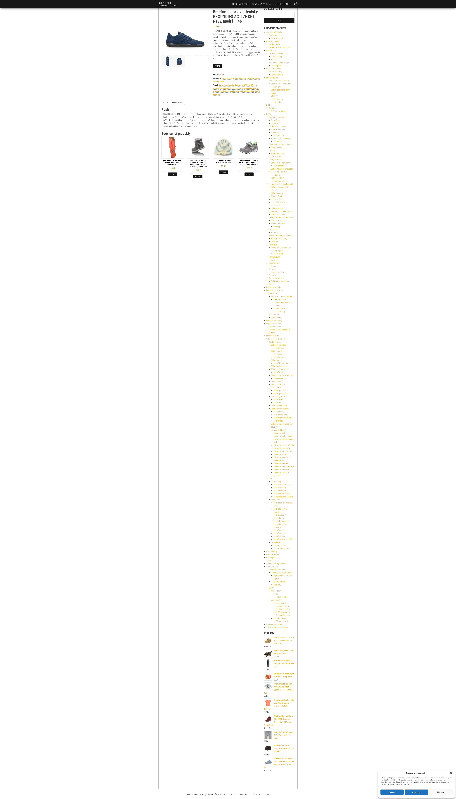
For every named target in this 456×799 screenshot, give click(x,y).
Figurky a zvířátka (275, 157)
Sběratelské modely (278, 111)
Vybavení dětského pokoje (279, 62)
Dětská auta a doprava (277, 126)
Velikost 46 (234, 91)
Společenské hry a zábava (279, 81)
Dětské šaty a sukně (279, 396)
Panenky (274, 242)
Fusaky (274, 59)
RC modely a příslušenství (281, 138)
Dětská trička (278, 348)
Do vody (272, 150)
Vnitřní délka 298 (247, 91)
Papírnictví (273, 245)
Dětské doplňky (277, 351)
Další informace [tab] (178, 102)
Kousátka (274, 123)
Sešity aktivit (278, 254)
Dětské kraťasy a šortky (280, 366)
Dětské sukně (278, 402)
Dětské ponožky (279, 390)
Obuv (222, 81)
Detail (217, 66)
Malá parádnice (277, 208)
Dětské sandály (279, 530)
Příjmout (392, 792)
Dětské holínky (279, 518)
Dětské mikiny (278, 372)
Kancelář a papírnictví (274, 290)
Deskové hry (278, 99)
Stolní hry (274, 96)
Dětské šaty (278, 399)
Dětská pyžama (279, 378)
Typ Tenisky (224, 91)
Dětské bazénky (277, 75)
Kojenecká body (279, 433)
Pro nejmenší (274, 275)
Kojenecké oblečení (273, 324)
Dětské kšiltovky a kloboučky (280, 47)
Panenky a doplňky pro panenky (281, 236)
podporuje (255, 46)
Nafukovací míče (277, 154)
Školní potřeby (274, 314)
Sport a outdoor (240, 4)
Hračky (269, 114)
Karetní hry (277, 102)
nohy (251, 52)
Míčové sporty (276, 591)
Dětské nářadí (276, 196)
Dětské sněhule (279, 533)
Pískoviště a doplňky (279, 172)
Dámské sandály (279, 488)
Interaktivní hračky (278, 214)
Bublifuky (274, 232)
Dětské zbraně (276, 148)
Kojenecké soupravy (281, 469)
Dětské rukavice (279, 357)
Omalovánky (278, 251)
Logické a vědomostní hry (281, 84)
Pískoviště (277, 175)
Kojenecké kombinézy (281, 448)
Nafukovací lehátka (283, 609)
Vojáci (271, 284)
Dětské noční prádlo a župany (282, 375)
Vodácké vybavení (280, 618)
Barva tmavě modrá (226, 85)
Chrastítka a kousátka (277, 117)
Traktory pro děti (277, 272)
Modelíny (276, 226)
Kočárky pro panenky (279, 239)
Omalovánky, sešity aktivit (281, 248)
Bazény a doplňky (275, 72)
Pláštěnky (277, 585)
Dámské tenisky (239, 78)
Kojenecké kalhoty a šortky (283, 445)
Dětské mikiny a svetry (279, 369)
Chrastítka (275, 120)
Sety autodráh (278, 135)
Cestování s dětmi (276, 53)
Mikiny (271, 560)
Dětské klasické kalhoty (282, 363)
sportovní (249, 31)
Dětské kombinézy (280, 415)
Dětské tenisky (279, 536)
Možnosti (440, 792)
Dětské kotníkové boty (281, 521)
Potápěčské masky (283, 615)
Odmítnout (416, 792)
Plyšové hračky (274, 263)
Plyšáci (274, 266)
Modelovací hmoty (278, 223)
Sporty (271, 588)
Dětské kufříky (276, 318)
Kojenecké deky (275, 327)
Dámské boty (227, 78)
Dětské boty (275, 500)
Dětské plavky (276, 381)
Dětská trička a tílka (278, 345)
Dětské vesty (278, 421)
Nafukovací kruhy (282, 606)
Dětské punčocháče (281, 393)
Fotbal (275, 594)
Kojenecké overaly (280, 454)
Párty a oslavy (271, 551)
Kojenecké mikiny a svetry (283, 451)
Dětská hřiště (278, 166)
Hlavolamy (277, 87)
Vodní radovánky (277, 178)
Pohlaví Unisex (225, 88)
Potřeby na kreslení (280, 308)
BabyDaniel (165, 2)
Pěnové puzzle (276, 66)
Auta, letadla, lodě (278, 129)
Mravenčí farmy (277, 38)
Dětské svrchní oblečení (280, 409)
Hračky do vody (279, 181)
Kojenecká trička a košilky (283, 436)
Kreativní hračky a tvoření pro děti (281, 217)
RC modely (277, 141)
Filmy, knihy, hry (272, 78)
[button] (451, 773)
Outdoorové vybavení (277, 569)
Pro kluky (272, 269)
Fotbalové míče (282, 597)
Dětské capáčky (279, 515)
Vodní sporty (276, 600)
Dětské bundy (278, 412)
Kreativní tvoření (279, 299)
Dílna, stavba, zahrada (274, 69)
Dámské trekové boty (281, 494)
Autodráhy (275, 132)
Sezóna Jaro (237, 88)
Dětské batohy (276, 56)
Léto (255, 85)
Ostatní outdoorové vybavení (282, 573)
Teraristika (273, 35)
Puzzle (273, 93)
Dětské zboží (271, 50)
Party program (274, 257)
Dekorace (274, 260)
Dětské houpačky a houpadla (282, 169)
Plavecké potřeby (273, 554)
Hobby (268, 105)
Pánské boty (276, 542)
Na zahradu (273, 229)
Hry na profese (276, 199)
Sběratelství (273, 108)
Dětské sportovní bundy (282, 418)
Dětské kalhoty (274, 44)
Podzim (216, 88)
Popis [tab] (165, 102)
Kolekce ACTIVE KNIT (244, 85)
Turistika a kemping (278, 582)
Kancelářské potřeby (274, 320)
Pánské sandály (279, 545)
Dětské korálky (276, 220)
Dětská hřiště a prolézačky (281, 163)
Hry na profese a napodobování (281, 184)
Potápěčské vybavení (281, 612)
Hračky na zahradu (261, 4)
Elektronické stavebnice (280, 281)
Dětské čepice (278, 354)
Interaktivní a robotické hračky (280, 211)
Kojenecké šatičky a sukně (283, 466)
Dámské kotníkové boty (282, 484)
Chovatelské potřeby (274, 32)
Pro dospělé (271, 557)
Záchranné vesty (282, 621)
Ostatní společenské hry (280, 90)
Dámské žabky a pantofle (283, 497)
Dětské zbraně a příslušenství (280, 144)
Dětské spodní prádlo (279, 406)
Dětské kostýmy (277, 193)
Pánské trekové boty (281, 548)
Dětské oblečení (282, 4)
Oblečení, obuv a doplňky (275, 339)
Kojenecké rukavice (280, 463)
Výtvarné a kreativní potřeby (281, 296)
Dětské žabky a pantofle (282, 539)
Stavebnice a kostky (276, 278)
